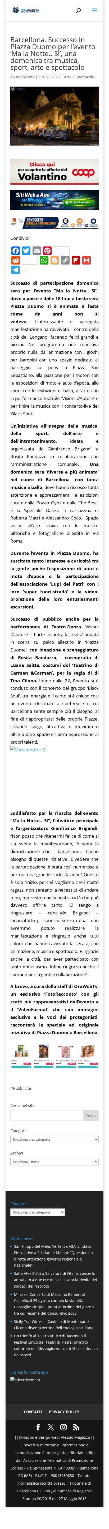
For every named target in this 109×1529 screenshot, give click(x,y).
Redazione (25, 76)
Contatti (33, 1411)
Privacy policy (64, 1411)
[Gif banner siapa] (54, 225)
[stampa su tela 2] (54, 1064)
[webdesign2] (54, 208)
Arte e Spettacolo (79, 76)
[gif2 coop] (54, 180)
